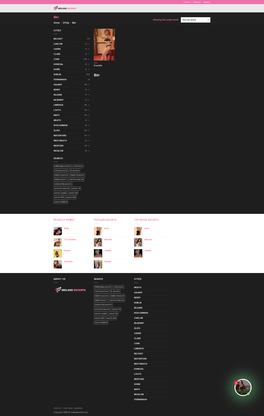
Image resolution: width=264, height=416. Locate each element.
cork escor (78, 166)
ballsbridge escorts (62, 166)
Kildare (58, 95)
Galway (58, 84)
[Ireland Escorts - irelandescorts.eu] (65, 8)
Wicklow (58, 151)
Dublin (57, 74)
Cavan (57, 49)
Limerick (58, 105)
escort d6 (73, 193)
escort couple (60, 193)
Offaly (66, 22)
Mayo (57, 115)
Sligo (57, 130)
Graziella (98, 65)
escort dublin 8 (60, 202)
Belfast (58, 39)
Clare (57, 54)
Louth (57, 110)
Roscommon (61, 125)
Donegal (58, 64)
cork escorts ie (60, 171)
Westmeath (60, 140)
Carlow (58, 44)
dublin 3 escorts (61, 175)
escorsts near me (61, 188)
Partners (197, 2)
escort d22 (59, 197)
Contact (186, 2)
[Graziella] (104, 45)
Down (57, 69)
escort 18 (76, 188)
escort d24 (70, 197)
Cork (56, 59)
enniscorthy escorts (63, 184)
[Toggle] (89, 43)
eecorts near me (77, 179)
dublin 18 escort (77, 175)
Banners (207, 2)
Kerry (57, 89)
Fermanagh (60, 79)
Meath (57, 120)
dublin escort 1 (60, 179)
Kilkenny (59, 100)
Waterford (60, 135)
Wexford (59, 145)
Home (57, 22)
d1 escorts (74, 171)
